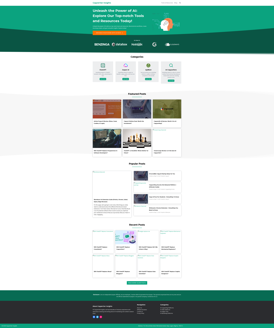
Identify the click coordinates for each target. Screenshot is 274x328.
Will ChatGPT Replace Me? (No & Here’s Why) (148, 248)
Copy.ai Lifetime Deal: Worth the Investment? (134, 122)
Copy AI (167, 176)
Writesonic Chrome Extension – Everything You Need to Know (163, 209)
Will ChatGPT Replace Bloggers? (123, 272)
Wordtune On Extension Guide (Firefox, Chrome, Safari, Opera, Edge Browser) (111, 200)
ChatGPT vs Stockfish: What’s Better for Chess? (136, 152)
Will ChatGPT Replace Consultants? (100, 248)
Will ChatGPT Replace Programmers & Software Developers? (105, 152)
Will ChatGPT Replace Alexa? (103, 271)
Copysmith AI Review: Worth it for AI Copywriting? (165, 122)
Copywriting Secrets (170, 189)
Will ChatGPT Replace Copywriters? (123, 248)
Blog (175, 3)
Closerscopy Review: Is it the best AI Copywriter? (165, 152)
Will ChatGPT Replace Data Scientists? (147, 272)
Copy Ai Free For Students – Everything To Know (164, 197)
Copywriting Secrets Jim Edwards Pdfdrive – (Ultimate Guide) (163, 186)
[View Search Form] (180, 3)
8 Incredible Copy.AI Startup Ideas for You (162, 174)
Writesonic (167, 212)
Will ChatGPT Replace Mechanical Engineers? (168, 248)
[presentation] (107, 108)
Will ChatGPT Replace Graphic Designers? (170, 272)
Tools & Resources (167, 3)
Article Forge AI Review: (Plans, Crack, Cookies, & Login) (105, 122)
